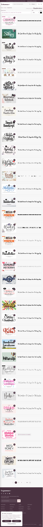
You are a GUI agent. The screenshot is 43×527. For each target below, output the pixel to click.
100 (26, 482)
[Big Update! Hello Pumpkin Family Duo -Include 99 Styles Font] (9, 240)
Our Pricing (12, 506)
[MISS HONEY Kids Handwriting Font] (9, 447)
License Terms (21, 506)
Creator (11, 508)
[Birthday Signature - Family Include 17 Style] (9, 370)
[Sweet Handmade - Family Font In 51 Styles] (9, 318)
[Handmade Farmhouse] (9, 344)
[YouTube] (9, 493)
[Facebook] (3, 493)
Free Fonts (3, 506)
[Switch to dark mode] (38, 4)
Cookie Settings (39, 525)
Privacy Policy (21, 508)
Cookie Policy (21, 510)
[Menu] (40, 4)
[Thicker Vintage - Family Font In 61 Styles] (9, 137)
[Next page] (29, 482)
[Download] (12, 18)
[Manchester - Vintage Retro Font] (9, 279)
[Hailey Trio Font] (9, 227)
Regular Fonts (3, 510)
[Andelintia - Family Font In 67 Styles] (9, 189)
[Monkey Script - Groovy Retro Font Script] (9, 305)
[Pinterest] (5, 493)
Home (2, 7)
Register (29, 508)
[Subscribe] (19, 500)
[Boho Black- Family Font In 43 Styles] (9, 85)
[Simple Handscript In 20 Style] (9, 124)
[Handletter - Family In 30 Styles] (9, 253)
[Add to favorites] (14, 18)
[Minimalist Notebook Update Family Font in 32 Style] (9, 98)
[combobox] (20, 4)
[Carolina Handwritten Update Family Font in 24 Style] (9, 111)
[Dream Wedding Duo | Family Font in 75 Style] (9, 383)
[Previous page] (12, 482)
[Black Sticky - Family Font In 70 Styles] (9, 59)
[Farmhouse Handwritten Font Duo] (9, 421)
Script (5, 7)
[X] (7, 493)
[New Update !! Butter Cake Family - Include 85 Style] (9, 72)
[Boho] (9, 396)
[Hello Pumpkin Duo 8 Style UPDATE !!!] (9, 215)
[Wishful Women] (9, 434)
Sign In (29, 506)
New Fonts (3, 508)
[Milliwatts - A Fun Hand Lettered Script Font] (9, 357)
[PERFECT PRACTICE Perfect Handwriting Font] (9, 473)
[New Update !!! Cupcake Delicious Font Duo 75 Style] (9, 266)
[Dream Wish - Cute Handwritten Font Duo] (9, 408)
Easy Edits (11, 510)
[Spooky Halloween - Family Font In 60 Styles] (9, 150)
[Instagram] (1, 493)
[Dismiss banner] (40, 1)
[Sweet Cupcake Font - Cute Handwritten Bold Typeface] (9, 460)
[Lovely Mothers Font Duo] (9, 176)
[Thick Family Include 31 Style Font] (9, 46)
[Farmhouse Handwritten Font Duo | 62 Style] (9, 292)
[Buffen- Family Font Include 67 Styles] (9, 163)
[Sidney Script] (9, 34)
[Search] (29, 4)
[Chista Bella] (9, 21)
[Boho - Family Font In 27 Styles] (9, 331)
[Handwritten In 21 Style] (9, 202)
